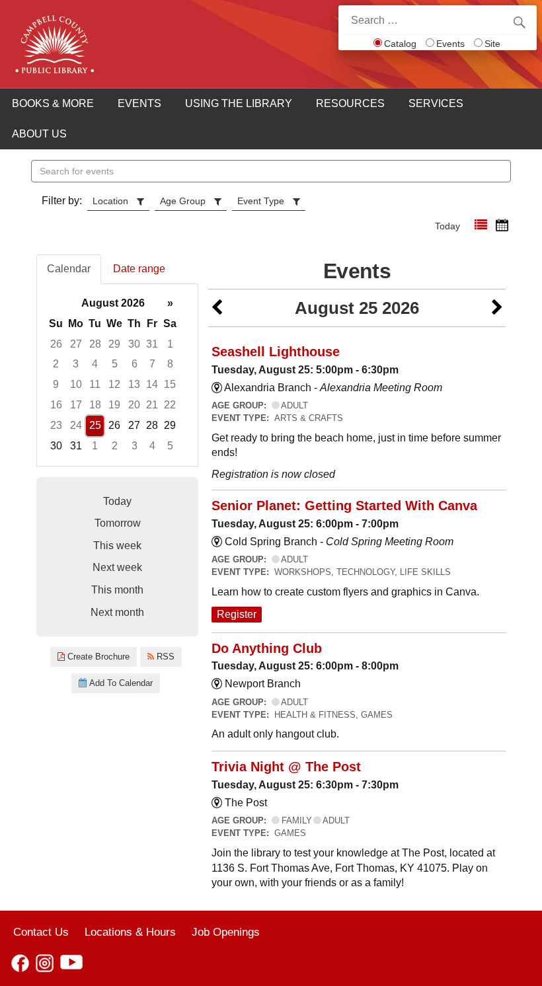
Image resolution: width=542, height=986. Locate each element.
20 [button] (134, 404)
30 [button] (134, 344)
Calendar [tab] (69, 268)
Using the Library (238, 103)
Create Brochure (97, 657)
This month (117, 589)
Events (450, 43)
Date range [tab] (139, 268)
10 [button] (76, 384)
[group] (117, 375)
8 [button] (170, 363)
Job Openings (226, 931)
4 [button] (95, 363)
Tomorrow (118, 523)
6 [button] (134, 363)
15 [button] (170, 384)
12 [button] (114, 384)
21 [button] (152, 404)
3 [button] (76, 363)
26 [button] (56, 344)
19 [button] (114, 404)
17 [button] (76, 404)
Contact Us (41, 931)
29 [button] (114, 344)
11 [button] (94, 384)
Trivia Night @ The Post (286, 766)
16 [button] (56, 404)
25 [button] (95, 425)
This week (117, 545)
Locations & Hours (130, 931)
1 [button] (170, 344)
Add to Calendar (120, 683)
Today (447, 226)
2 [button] (56, 363)
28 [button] (95, 344)
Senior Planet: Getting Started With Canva (344, 505)
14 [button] (152, 384)
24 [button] (76, 425)
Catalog (400, 43)
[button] (481, 225)
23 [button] (56, 425)
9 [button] (56, 384)
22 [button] (170, 404)
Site (492, 43)
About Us (39, 133)
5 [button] (115, 363)
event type (260, 201)
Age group (183, 201)
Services (435, 103)
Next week (117, 567)
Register (236, 614)
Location (110, 201)
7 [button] (152, 363)
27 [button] (76, 344)
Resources (350, 103)
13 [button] (134, 384)
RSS (164, 657)
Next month (117, 612)
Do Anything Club (267, 648)
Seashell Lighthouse (276, 351)
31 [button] (152, 344)
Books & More (53, 103)
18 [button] (95, 404)
